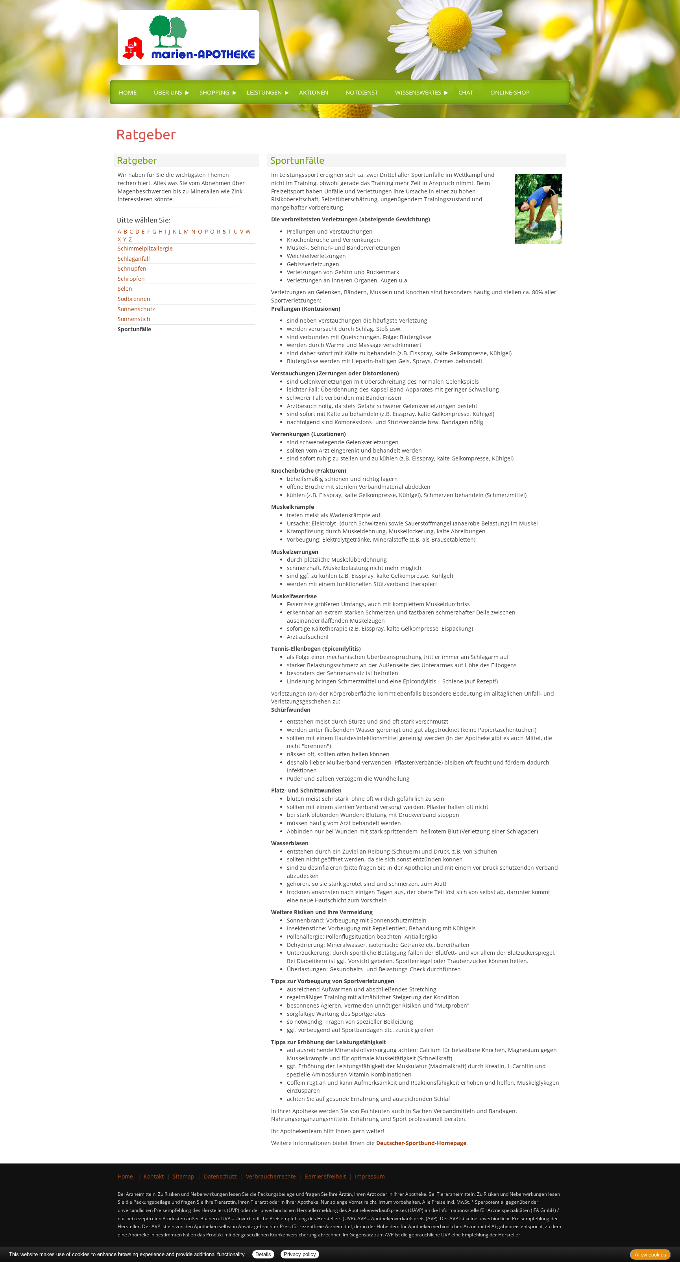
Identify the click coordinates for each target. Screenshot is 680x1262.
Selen (125, 288)
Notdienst (362, 92)
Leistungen (264, 92)
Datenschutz (220, 1176)
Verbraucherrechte (271, 1176)
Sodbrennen (134, 299)
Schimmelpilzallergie (145, 248)
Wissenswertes (418, 92)
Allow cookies (650, 1255)
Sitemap (183, 1176)
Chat (465, 92)
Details (263, 1254)
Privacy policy (300, 1254)
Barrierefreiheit (325, 1176)
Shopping (214, 92)
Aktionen (313, 92)
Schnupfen (132, 268)
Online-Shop (510, 92)
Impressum (370, 1176)
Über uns (168, 92)
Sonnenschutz (136, 309)
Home (128, 92)
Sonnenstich (134, 319)
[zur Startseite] (184, 31)
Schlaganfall (134, 258)
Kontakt (154, 1176)
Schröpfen (131, 278)
